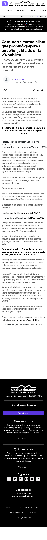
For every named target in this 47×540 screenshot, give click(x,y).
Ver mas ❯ (23, 438)
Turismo (32, 10)
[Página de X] (15, 480)
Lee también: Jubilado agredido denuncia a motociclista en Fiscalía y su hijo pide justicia (23, 131)
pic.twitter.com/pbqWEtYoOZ (25, 213)
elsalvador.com (18, 26)
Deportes (32, 512)
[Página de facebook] (9, 480)
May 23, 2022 (36, 324)
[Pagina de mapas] (38, 4)
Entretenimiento (17, 512)
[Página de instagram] (21, 480)
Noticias (20, 10)
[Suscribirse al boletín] (5, 3)
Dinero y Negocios (23, 517)
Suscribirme (23, 413)
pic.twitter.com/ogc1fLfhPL (25, 320)
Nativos (43, 16)
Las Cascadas (17, 16)
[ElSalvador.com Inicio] (24, 3)
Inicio (9, 10)
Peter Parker (31, 16)
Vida (38, 507)
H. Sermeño (20, 79)
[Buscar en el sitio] (11, 4)
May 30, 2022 (37, 218)
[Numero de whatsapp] (26, 480)
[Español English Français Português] (43, 4)
